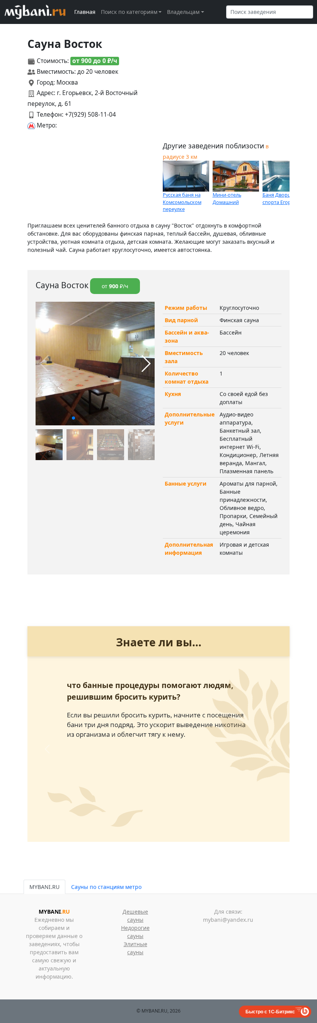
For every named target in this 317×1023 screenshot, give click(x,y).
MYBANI (54, 911)
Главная (84, 11)
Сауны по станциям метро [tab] (106, 886)
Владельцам (183, 11)
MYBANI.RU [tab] (44, 886)
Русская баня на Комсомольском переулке (182, 202)
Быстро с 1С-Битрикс (270, 1011)
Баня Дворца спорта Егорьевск (283, 199)
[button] (73, 418)
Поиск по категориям (129, 11)
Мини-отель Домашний (227, 199)
